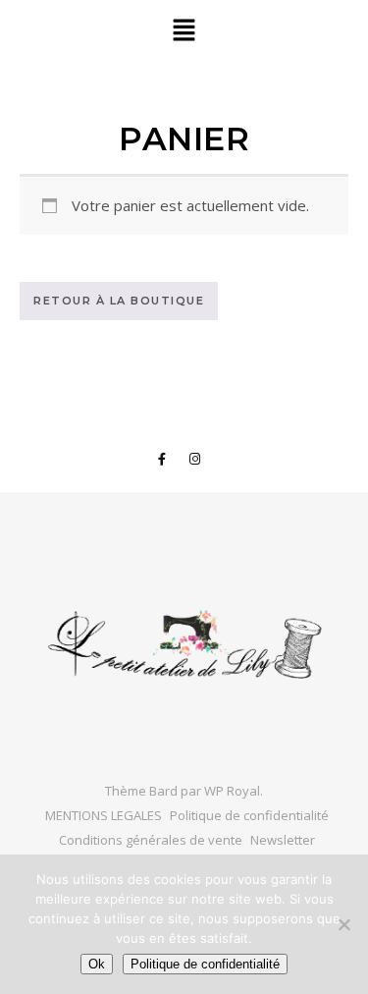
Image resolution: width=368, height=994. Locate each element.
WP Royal (232, 791)
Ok (96, 964)
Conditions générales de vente (150, 840)
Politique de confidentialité (249, 815)
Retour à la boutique (118, 300)
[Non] (343, 924)
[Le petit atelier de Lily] (184, 647)
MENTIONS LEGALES (103, 815)
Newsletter (282, 840)
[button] (183, 30)
